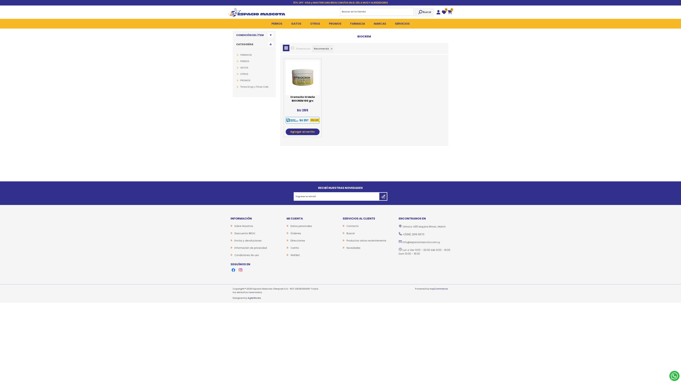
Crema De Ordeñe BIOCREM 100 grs (302, 98)
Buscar (427, 12)
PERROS (244, 61)
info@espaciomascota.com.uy (421, 242)
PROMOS (245, 80)
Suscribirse (383, 196)
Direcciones (297, 240)
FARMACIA (246, 55)
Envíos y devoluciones (248, 240)
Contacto (353, 226)
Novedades (353, 248)
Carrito (294, 248)
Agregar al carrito (302, 132)
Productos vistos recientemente (366, 240)
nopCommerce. (439, 288)
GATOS (244, 67)
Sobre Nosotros (243, 226)
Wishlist (295, 255)
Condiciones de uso (246, 255)
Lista (292, 48)
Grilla (286, 48)
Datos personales (301, 226)
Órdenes (295, 233)
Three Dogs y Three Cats (254, 86)
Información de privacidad (250, 248)
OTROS (244, 74)
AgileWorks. (254, 298)
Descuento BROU (244, 233)
